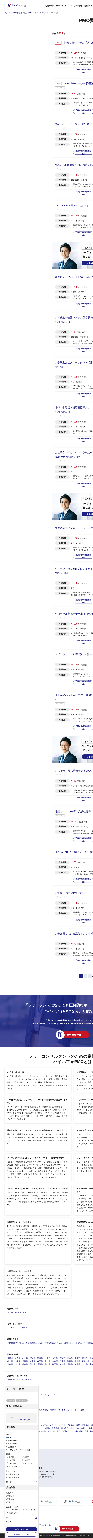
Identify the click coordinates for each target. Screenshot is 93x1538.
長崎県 (70, 1364)
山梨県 (17, 1361)
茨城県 (62, 1358)
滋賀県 (70, 1361)
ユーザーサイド (14, 1510)
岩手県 (25, 1358)
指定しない (12, 1466)
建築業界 (79, 1431)
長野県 (25, 1361)
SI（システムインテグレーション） (51, 1425)
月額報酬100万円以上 (53, 1343)
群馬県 (77, 1358)
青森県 (17, 1358)
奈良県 (77, 1361)
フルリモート (13, 1477)
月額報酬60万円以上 (15, 1343)
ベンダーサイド (29, 1510)
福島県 (55, 1358)
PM (9, 1437)
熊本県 (77, 1364)
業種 (8, 1518)
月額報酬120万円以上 (73, 1343)
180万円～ (28, 1463)
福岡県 (55, 1364)
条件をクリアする (21, 1534)
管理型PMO (13, 1444)
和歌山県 (85, 1361)
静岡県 (40, 1361)
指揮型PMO (13, 1440)
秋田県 (40, 1358)
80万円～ (27, 1457)
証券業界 (85, 1425)
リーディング (49, 1395)
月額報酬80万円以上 (34, 1343)
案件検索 (50, 6)
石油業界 (64, 1428)
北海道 (10, 1358)
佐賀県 (62, 1364)
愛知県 (47, 1361)
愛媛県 (40, 1364)
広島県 (10, 1364)
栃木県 (70, 1358)
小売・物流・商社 (77, 1428)
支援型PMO (13, 1447)
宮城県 (32, 1358)
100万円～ (12, 1460)
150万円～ (12, 1463)
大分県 (85, 1364)
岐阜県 (32, 1361)
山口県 (17, 1364)
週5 (9, 1502)
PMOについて (61, 6)
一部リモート (13, 1474)
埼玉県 (85, 1358)
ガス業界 (46, 1428)
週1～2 (11, 1496)
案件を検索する (21, 1529)
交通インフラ (67, 1431)
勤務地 (8, 1482)
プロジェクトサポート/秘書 (19, 1450)
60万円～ (11, 1457)
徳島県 (25, 1364)
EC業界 (71, 1425)
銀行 (78, 1425)
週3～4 (11, 1499)
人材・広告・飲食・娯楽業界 (48, 1431)
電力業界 (55, 1428)
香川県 (32, 1364)
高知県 (47, 1364)
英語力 (8, 1522)
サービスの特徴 (76, 6)
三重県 (62, 1361)
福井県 (10, 1361)
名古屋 (55, 1361)
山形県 (47, 1358)
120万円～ (28, 1460)
